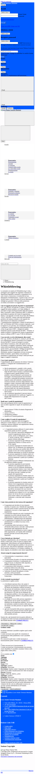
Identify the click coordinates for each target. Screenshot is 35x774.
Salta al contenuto (6, 1)
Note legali (7, 728)
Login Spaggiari (15, 50)
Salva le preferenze (15, 689)
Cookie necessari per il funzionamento (12, 645)
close (2, 141)
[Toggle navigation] (15, 133)
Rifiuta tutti (15, 623)
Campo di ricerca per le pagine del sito (12, 262)
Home (6, 280)
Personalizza (4, 623)
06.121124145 (11, 704)
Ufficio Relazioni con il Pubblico (14, 731)
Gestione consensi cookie (11, 738)
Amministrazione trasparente (12, 739)
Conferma (10, 108)
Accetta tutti (7, 625)
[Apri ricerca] (19, 118)
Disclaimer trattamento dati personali (11, 756)
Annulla (3, 108)
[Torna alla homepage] (17, 110)
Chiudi (3, 62)
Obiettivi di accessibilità (11, 734)
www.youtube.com (6, 654)
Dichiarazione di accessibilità (13, 733)
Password (21, 16)
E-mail (20, 43)
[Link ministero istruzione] (9, 3)
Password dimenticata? (7, 19)
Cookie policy (8, 726)
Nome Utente (22, 14)
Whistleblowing (9, 736)
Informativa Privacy (10, 729)
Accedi (3, 5)
